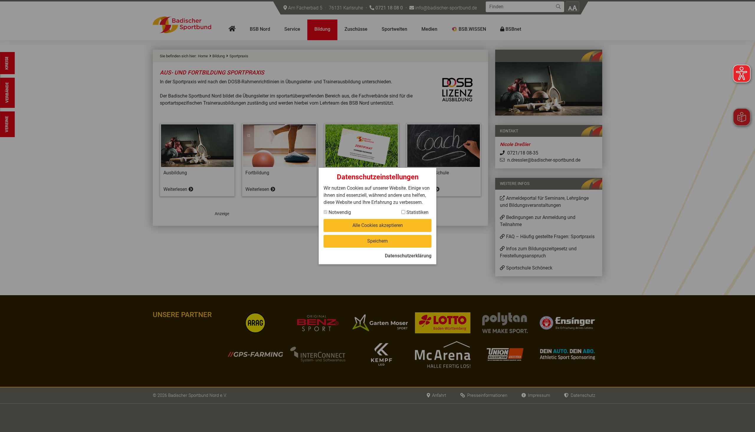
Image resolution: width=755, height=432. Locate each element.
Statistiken (417, 212)
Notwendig (339, 212)
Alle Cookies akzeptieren (377, 225)
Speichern (377, 241)
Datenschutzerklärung (408, 256)
